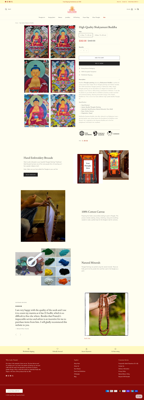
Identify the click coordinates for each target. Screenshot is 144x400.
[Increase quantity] (87, 50)
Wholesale (77, 374)
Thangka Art (42, 17)
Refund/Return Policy (124, 374)
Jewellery (67, 17)
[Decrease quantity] (80, 50)
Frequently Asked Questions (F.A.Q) (128, 363)
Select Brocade (31, 174)
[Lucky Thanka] (72, 9)
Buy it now (99, 63)
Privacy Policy (122, 371)
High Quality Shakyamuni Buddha (26, 23)
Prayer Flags (86, 17)
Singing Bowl (51, 17)
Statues (60, 17)
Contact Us (124, 1)
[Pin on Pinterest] (87, 140)
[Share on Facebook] (85, 140)
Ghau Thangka (96, 17)
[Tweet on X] (82, 140)
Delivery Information (123, 369)
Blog (75, 376)
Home (16, 23)
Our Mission (77, 369)
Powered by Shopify (20, 395)
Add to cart (99, 58)
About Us (119, 1)
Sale (104, 17)
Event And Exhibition (79, 371)
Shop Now (77, 363)
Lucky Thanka (12, 395)
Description (82, 79)
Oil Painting (76, 17)
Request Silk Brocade (124, 376)
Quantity (81, 47)
